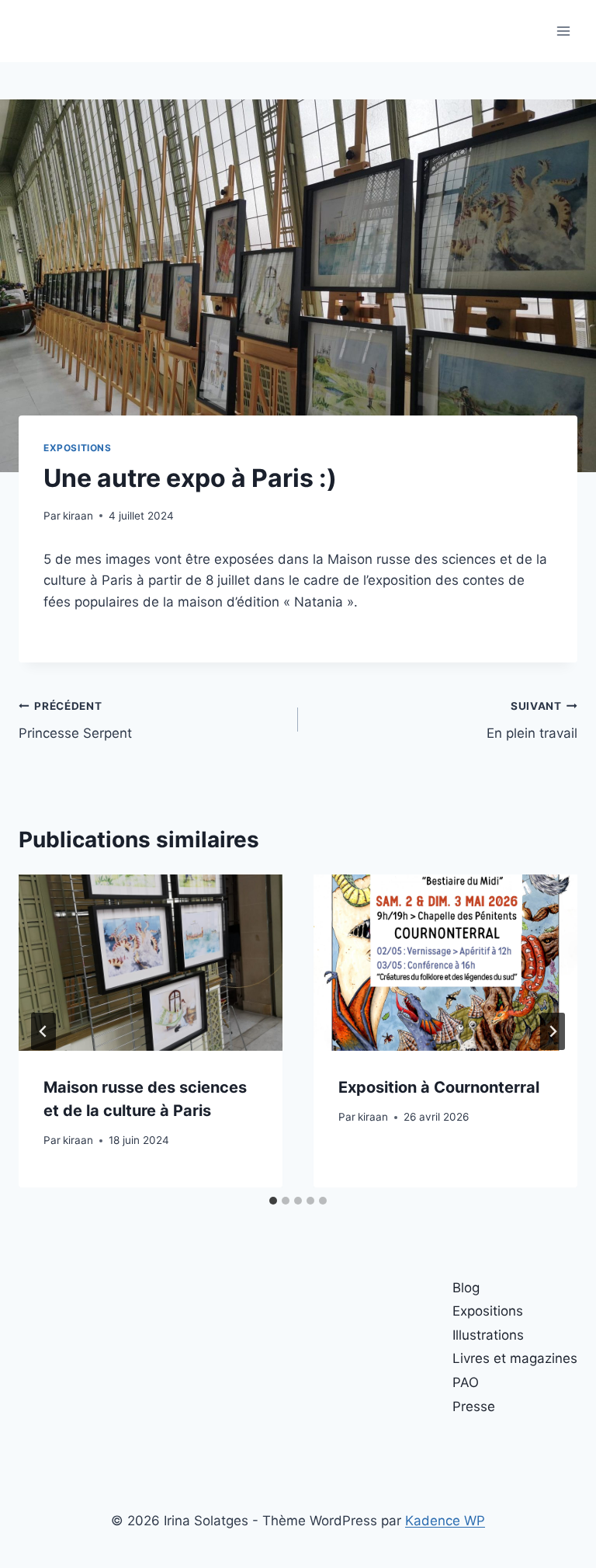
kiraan (78, 515)
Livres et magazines (514, 1358)
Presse (473, 1406)
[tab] (273, 1201)
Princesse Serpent (75, 720)
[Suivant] (552, 1031)
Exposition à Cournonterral (438, 1087)
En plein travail (532, 720)
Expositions (77, 448)
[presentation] (150, 962)
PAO (465, 1382)
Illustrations (488, 1335)
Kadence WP (445, 1520)
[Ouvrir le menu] (563, 31)
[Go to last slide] (43, 1031)
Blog (466, 1287)
